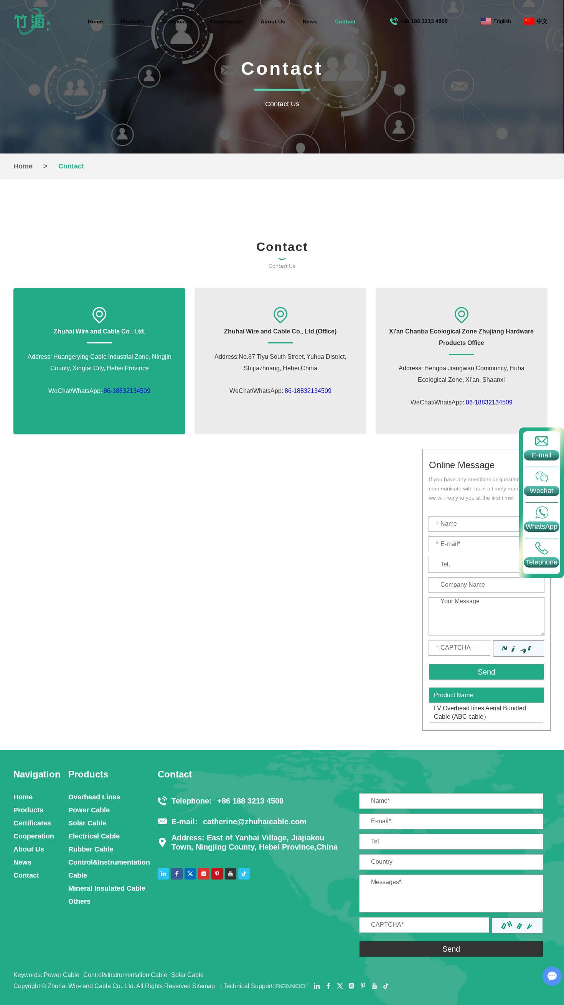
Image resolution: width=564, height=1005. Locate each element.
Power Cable (89, 810)
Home (95, 21)
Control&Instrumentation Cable (109, 868)
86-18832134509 (127, 391)
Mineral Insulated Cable (106, 888)
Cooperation (226, 21)
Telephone (541, 562)
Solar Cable (87, 823)
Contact (345, 21)
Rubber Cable (90, 849)
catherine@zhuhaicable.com (255, 821)
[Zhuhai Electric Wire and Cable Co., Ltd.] (32, 21)
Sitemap (203, 986)
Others (79, 901)
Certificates (177, 21)
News (310, 21)
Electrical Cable (94, 836)
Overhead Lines (94, 797)
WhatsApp (541, 526)
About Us (273, 21)
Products (132, 21)
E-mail (541, 455)
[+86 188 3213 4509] (541, 547)
